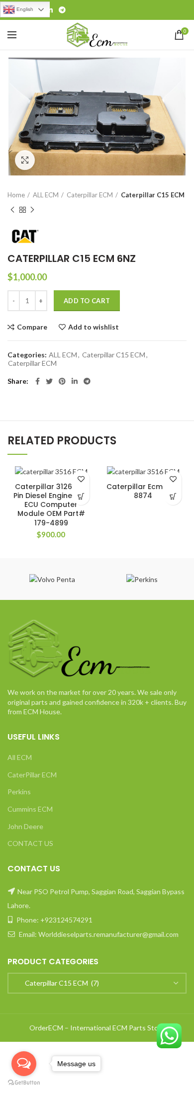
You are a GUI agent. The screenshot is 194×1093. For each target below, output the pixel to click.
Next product (32, 210)
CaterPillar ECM (32, 774)
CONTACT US (30, 843)
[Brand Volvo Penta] (52, 579)
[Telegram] (62, 9)
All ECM (19, 757)
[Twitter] (49, 381)
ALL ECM (46, 195)
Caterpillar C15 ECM (153, 195)
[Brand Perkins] (142, 579)
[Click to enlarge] (25, 160)
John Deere (25, 826)
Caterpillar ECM (90, 195)
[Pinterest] (62, 381)
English (24, 9)
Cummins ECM (30, 809)
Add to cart (87, 301)
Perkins (19, 791)
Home (16, 195)
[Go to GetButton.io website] (24, 1083)
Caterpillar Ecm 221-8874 (143, 491)
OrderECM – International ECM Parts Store (97, 1027)
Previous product (12, 210)
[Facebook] (37, 381)
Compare (32, 327)
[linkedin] (50, 9)
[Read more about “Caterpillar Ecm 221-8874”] (173, 496)
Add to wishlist (93, 327)
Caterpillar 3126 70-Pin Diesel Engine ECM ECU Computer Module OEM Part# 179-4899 (51, 504)
